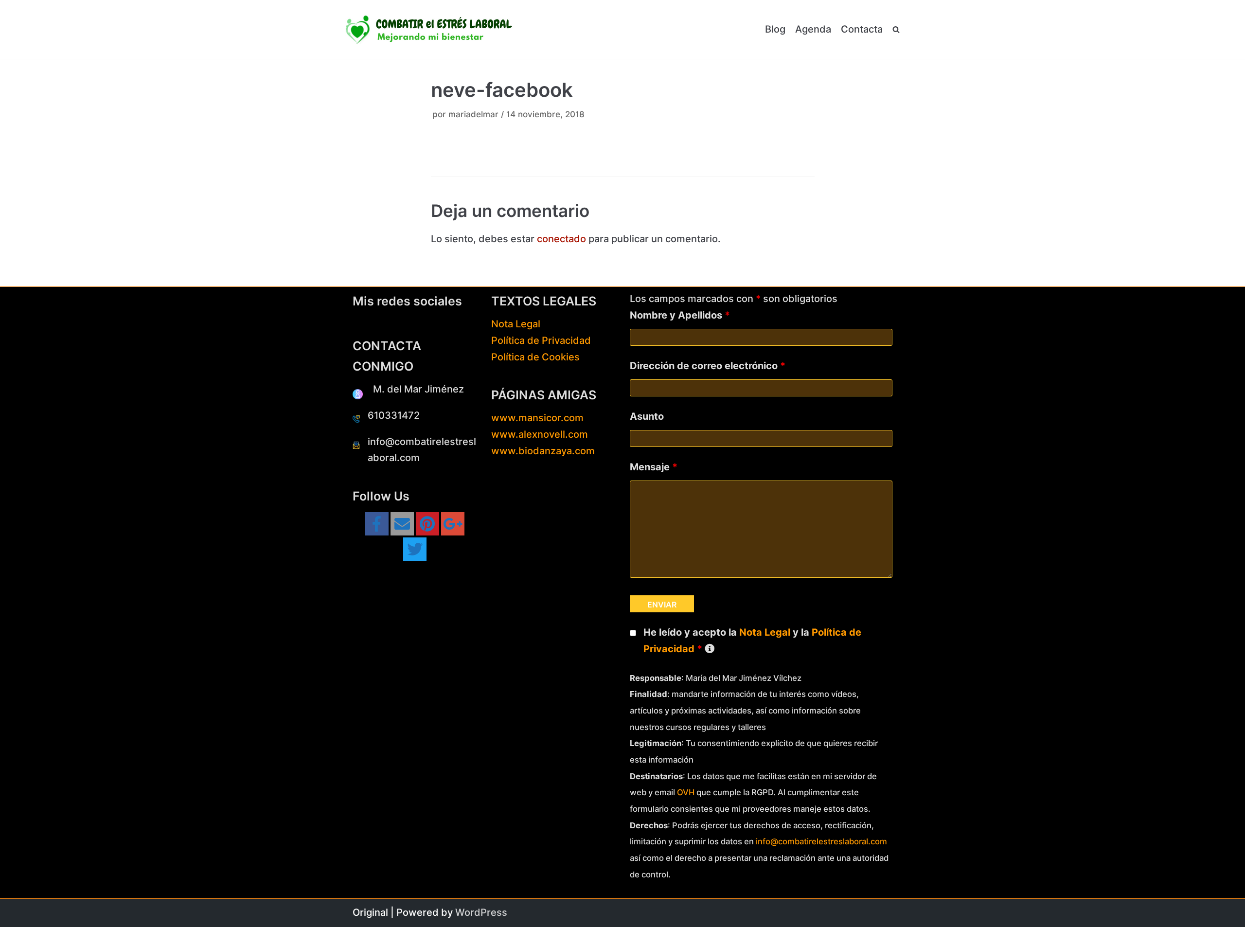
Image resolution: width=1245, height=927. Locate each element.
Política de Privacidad (541, 340)
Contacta (862, 29)
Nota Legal (515, 324)
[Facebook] (377, 523)
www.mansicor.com (537, 418)
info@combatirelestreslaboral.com (821, 841)
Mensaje (653, 467)
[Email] (402, 523)
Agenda (813, 29)
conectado (561, 239)
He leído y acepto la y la (752, 640)
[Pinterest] (427, 523)
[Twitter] (415, 549)
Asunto (647, 416)
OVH (685, 792)
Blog (775, 29)
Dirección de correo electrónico (707, 366)
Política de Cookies (535, 357)
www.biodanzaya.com (543, 451)
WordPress (481, 912)
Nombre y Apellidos (680, 315)
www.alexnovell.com (539, 434)
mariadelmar (473, 114)
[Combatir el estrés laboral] (430, 29)
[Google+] (452, 523)
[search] (896, 30)
